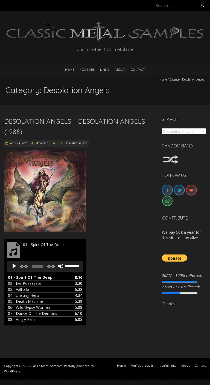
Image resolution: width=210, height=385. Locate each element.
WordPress (12, 371)
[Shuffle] (170, 157)
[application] (45, 266)
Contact (138, 69)
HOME (69, 69)
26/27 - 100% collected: (182, 275)
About (120, 69)
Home (163, 79)
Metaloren (42, 143)
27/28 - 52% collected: (181, 286)
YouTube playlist (142, 365)
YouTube (87, 69)
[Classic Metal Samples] (105, 24)
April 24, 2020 (18, 143)
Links (104, 69)
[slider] (72, 266)
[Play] (14, 266)
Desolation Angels (76, 143)
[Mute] (60, 266)
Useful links (167, 365)
